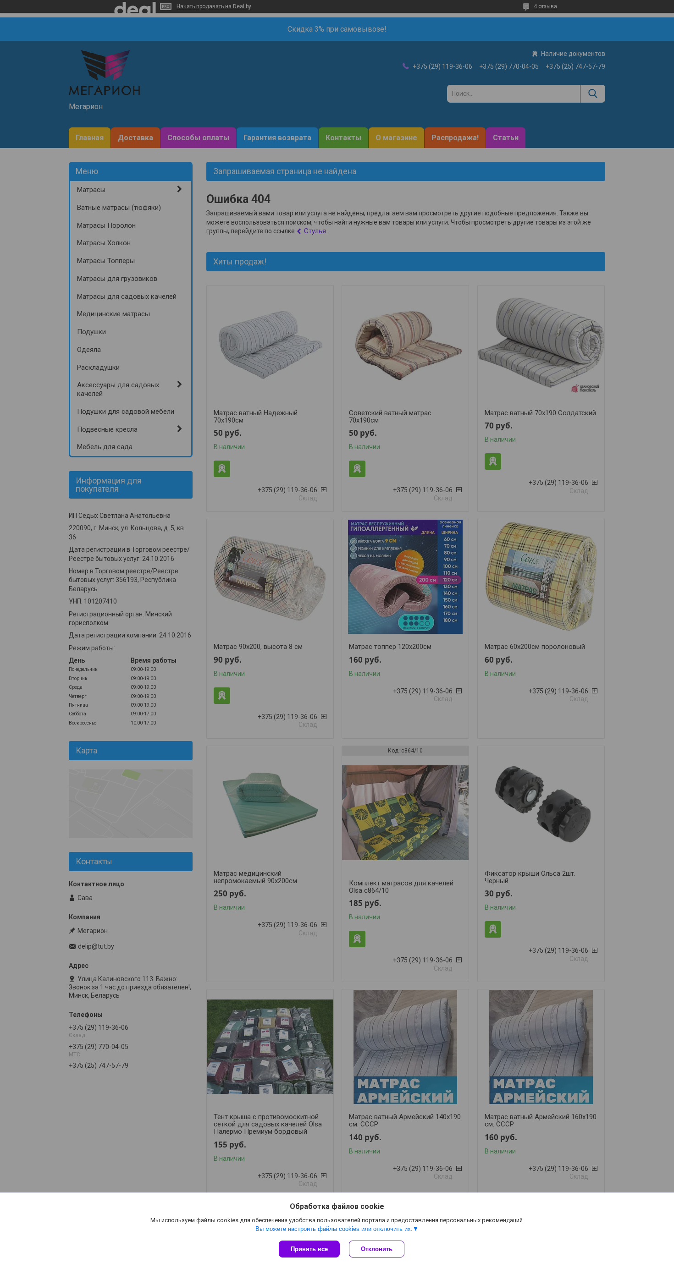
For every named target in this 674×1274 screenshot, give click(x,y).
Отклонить (376, 1249)
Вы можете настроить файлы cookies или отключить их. (334, 1228)
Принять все (309, 1249)
